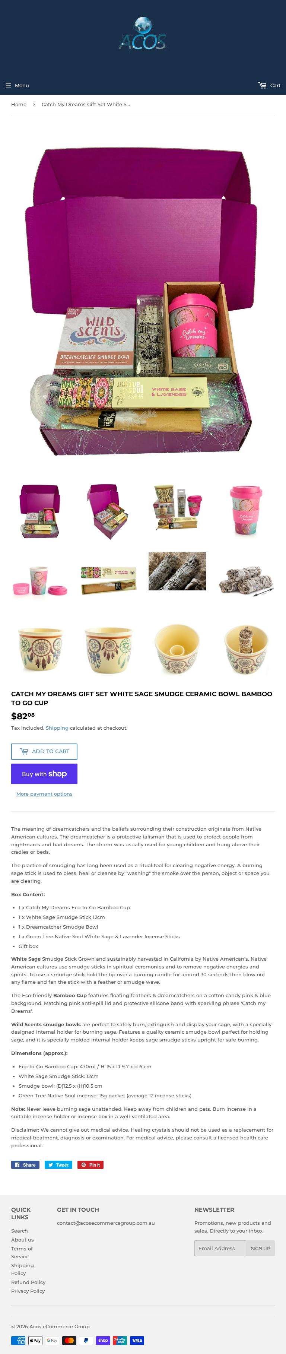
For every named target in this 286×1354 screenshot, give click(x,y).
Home (18, 104)
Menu (22, 85)
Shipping (57, 728)
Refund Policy (28, 1282)
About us (22, 1240)
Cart (274, 85)
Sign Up (260, 1248)
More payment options (44, 794)
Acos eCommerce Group (59, 1326)
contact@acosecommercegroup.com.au (106, 1223)
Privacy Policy (28, 1291)
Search (19, 1231)
